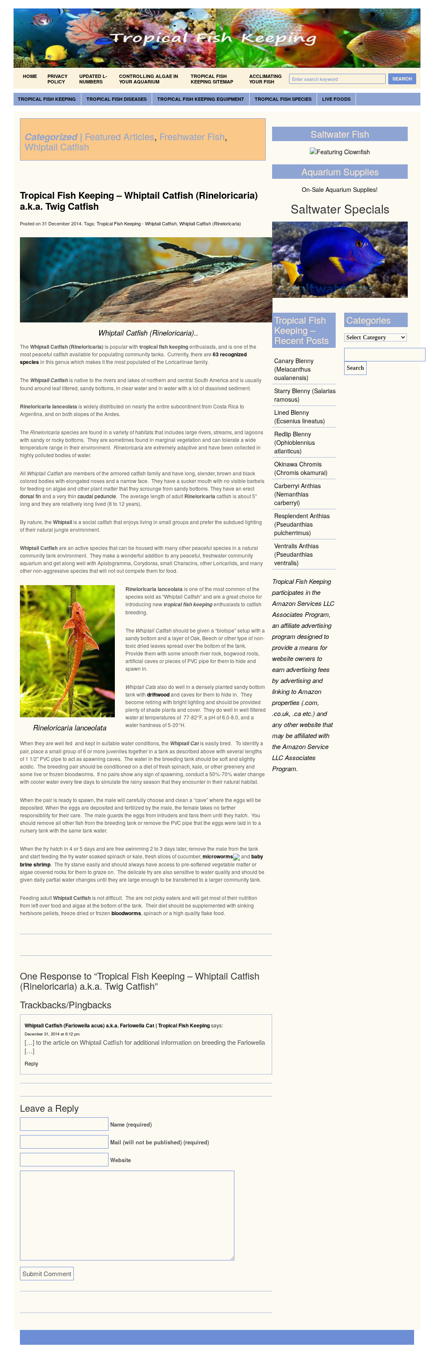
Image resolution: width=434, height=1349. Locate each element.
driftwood (158, 694)
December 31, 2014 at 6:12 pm (52, 1034)
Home (30, 76)
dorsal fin (31, 496)
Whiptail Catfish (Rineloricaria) (210, 223)
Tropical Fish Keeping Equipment (200, 99)
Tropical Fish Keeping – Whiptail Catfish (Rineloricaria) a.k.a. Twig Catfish (139, 200)
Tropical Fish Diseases (116, 99)
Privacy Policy (57, 79)
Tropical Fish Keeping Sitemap (212, 79)
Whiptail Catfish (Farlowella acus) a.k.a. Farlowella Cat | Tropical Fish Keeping (117, 1025)
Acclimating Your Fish (265, 79)
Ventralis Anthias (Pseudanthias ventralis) (296, 554)
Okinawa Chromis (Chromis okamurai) (301, 468)
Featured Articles (119, 136)
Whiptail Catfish (57, 146)
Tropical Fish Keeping (47, 99)
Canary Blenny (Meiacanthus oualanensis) (294, 369)
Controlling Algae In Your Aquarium (148, 79)
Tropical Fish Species (283, 99)
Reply (31, 1063)
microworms (218, 856)
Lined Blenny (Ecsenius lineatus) (299, 416)
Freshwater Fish (192, 136)
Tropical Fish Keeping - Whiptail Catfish (137, 223)
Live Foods (336, 99)
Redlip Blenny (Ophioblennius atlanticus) (294, 442)
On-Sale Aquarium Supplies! (340, 189)
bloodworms (126, 913)
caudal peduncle (97, 496)
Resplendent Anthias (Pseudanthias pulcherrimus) (302, 524)
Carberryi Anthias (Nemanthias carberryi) (297, 494)
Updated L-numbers (93, 79)
